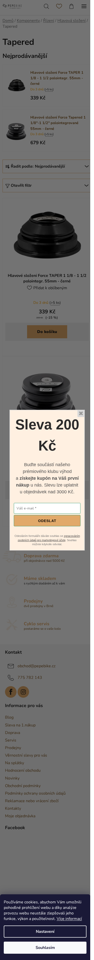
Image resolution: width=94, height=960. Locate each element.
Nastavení (45, 931)
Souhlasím (45, 947)
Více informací (69, 918)
